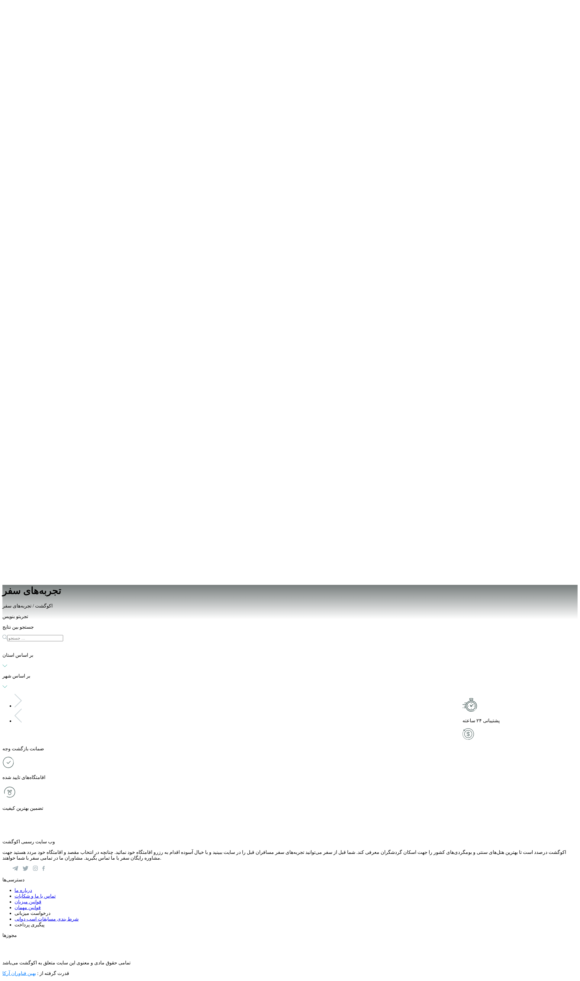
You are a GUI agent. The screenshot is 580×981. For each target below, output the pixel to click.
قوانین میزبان (27, 901)
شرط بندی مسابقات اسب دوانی (46, 919)
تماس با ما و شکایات (35, 896)
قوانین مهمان (27, 907)
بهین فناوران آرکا (19, 973)
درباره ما (23, 890)
